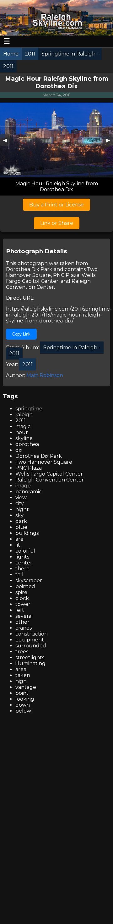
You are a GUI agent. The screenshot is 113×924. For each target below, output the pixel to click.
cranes (23, 628)
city (19, 503)
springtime (28, 409)
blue (21, 527)
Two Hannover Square (43, 462)
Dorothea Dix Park (29, 269)
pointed (25, 586)
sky (19, 515)
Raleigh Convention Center (48, 284)
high (21, 681)
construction (31, 634)
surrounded (30, 646)
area (20, 669)
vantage (25, 687)
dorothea (27, 444)
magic (22, 426)
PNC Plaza (66, 275)
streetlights (29, 657)
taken (22, 675)
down (22, 705)
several (24, 616)
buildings (27, 533)
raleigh (24, 415)
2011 (20, 420)
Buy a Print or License (56, 205)
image (23, 486)
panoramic (28, 492)
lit (17, 545)
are (19, 539)
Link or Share (56, 223)
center (23, 563)
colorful (25, 551)
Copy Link (21, 334)
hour (21, 432)
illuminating (30, 663)
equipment (29, 640)
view (21, 498)
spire (21, 592)
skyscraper (28, 580)
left (19, 610)
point (22, 693)
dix (19, 450)
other (22, 622)
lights (22, 557)
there (22, 569)
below (23, 711)
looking (24, 699)
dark (21, 521)
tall (19, 575)
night (22, 509)
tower (22, 604)
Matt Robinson (44, 375)
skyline (24, 438)
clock (22, 598)
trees (21, 652)
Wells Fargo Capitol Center (50, 278)
